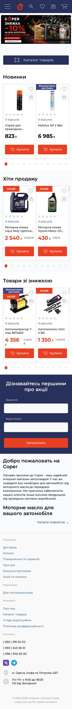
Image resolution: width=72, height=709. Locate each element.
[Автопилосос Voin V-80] (52, 313)
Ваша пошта (13, 418)
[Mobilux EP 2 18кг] (52, 109)
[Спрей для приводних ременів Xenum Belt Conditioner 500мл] (19, 109)
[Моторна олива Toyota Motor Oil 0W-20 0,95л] (52, 211)
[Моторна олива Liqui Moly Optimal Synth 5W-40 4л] (19, 211)
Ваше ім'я (12, 399)
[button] (6, 164)
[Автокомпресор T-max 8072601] (19, 313)
